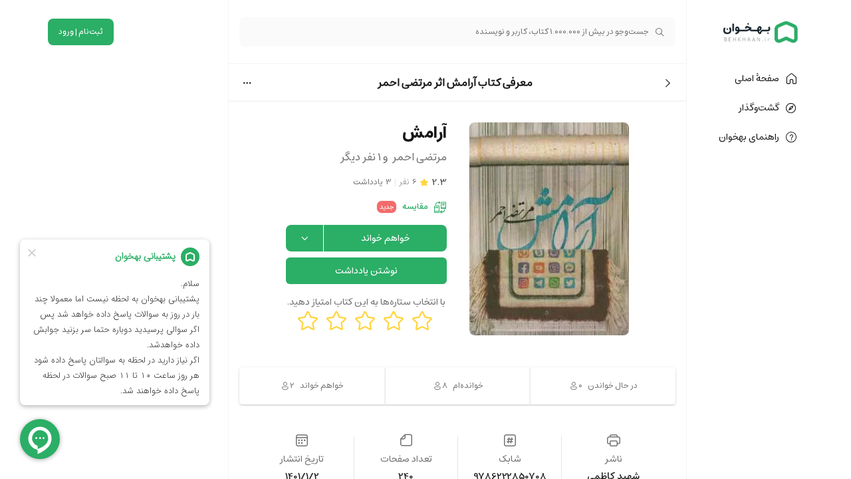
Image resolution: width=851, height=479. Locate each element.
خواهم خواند (385, 238)
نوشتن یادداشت (366, 271)
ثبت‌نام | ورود (81, 32)
